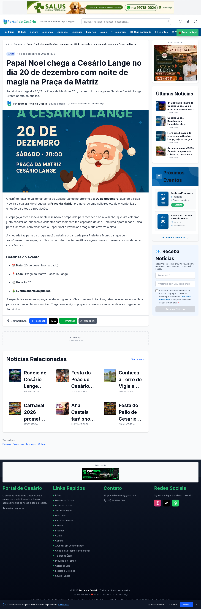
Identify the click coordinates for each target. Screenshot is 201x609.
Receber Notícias (175, 309)
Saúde (103, 32)
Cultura (34, 32)
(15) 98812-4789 (116, 500)
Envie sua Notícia (64, 520)
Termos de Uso (116, 599)
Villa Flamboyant (63, 510)
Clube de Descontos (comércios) (72, 550)
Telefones (31, 444)
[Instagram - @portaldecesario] (180, 21)
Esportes (91, 32)
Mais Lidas (60, 515)
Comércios (120, 32)
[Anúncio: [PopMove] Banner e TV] (100, 474)
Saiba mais (63, 604)
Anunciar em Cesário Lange (69, 545)
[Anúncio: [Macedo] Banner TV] (175, 63)
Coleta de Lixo (62, 565)
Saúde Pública (62, 575)
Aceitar (186, 604)
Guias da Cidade (63, 505)
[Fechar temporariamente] (196, 604)
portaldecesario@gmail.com (121, 495)
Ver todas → (138, 359)
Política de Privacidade (92, 599)
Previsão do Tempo (65, 560)
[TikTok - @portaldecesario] (188, 21)
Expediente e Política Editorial (61, 599)
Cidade (22, 32)
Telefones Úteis (63, 555)
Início (11, 32)
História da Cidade (64, 500)
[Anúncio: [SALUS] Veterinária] (100, 7)
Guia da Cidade (142, 32)
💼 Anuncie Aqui (187, 32)
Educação (62, 32)
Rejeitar (173, 604)
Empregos (76, 32)
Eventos (163, 32)
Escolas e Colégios (65, 570)
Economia (47, 32)
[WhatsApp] (195, 21)
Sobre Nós (36, 599)
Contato (59, 540)
